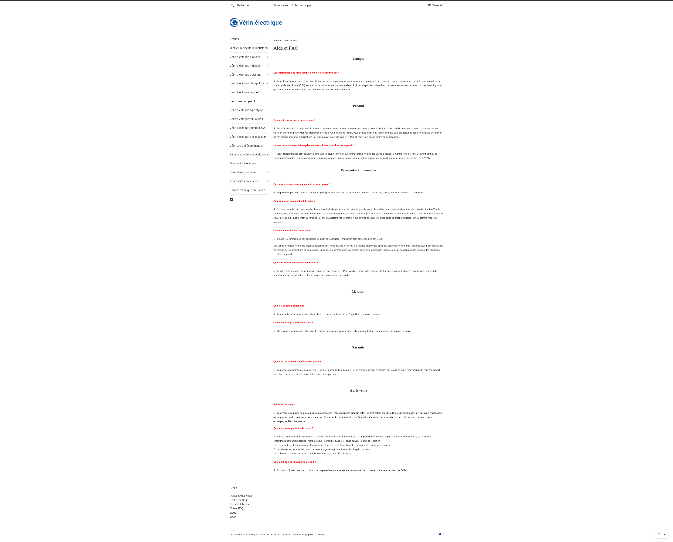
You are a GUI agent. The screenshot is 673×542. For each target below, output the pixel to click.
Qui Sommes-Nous (241, 495)
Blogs (233, 512)
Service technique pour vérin (247, 190)
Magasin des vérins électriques (266, 534)
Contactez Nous (239, 499)
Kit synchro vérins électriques (249, 154)
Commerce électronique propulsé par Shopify (303, 534)
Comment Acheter (240, 504)
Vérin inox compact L (243, 101)
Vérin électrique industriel (249, 65)
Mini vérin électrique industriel (249, 47)
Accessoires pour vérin (249, 181)
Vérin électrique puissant (249, 74)
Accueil (234, 39)
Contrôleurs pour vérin (249, 172)
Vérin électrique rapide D (245, 92)
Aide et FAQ (236, 508)
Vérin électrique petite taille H (248, 136)
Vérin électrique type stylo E (247, 110)
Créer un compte (301, 5)
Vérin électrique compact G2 (247, 127)
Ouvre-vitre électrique (243, 163)
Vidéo (233, 516)
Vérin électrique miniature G (247, 119)
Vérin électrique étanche (249, 56)
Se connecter (280, 5)
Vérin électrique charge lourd (249, 83)
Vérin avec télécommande (246, 145)
